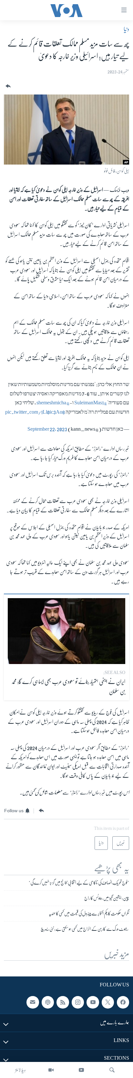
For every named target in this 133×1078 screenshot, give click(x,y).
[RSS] (62, 1002)
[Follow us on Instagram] (78, 1002)
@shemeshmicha (53, 402)
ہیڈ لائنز (20, 1070)
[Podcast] (48, 1002)
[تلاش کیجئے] (112, 1070)
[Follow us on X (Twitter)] (108, 1002)
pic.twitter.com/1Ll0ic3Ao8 (35, 412)
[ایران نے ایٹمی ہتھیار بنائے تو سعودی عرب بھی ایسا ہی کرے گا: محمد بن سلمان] (66, 631)
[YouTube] (81, 1070)
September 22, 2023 (47, 429)
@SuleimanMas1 (90, 402)
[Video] (51, 1070)
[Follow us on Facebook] (123, 1002)
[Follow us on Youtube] (93, 1002)
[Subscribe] (32, 1002)
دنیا (126, 29)
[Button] (7, 86)
